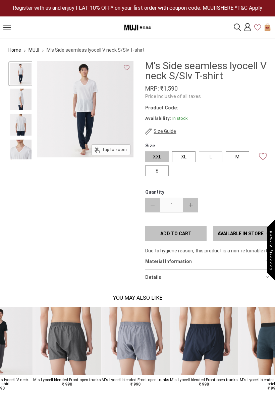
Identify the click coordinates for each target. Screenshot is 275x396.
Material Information (168, 261)
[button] (4, 351)
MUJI (34, 50)
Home (14, 50)
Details (153, 277)
